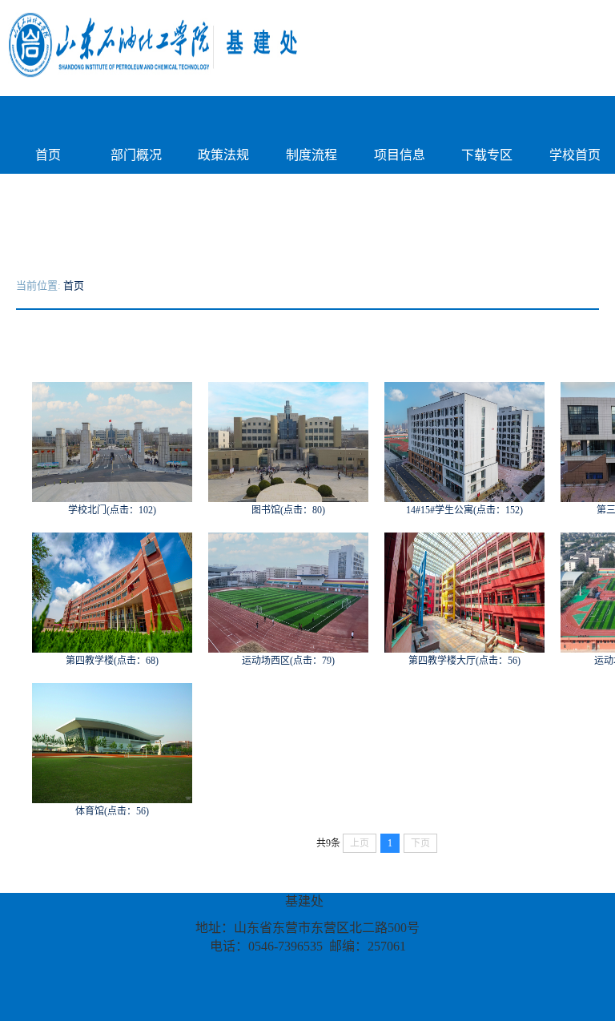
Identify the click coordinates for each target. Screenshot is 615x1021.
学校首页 (575, 155)
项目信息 (399, 155)
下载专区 (486, 155)
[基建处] (244, 43)
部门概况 (136, 155)
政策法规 (223, 155)
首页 (48, 155)
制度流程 (311, 155)
